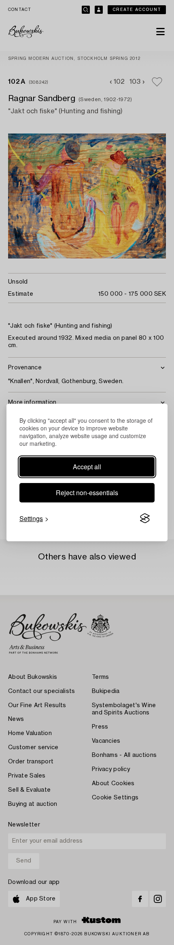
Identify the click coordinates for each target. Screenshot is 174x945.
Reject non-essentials (87, 492)
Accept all (87, 466)
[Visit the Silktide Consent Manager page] (145, 518)
